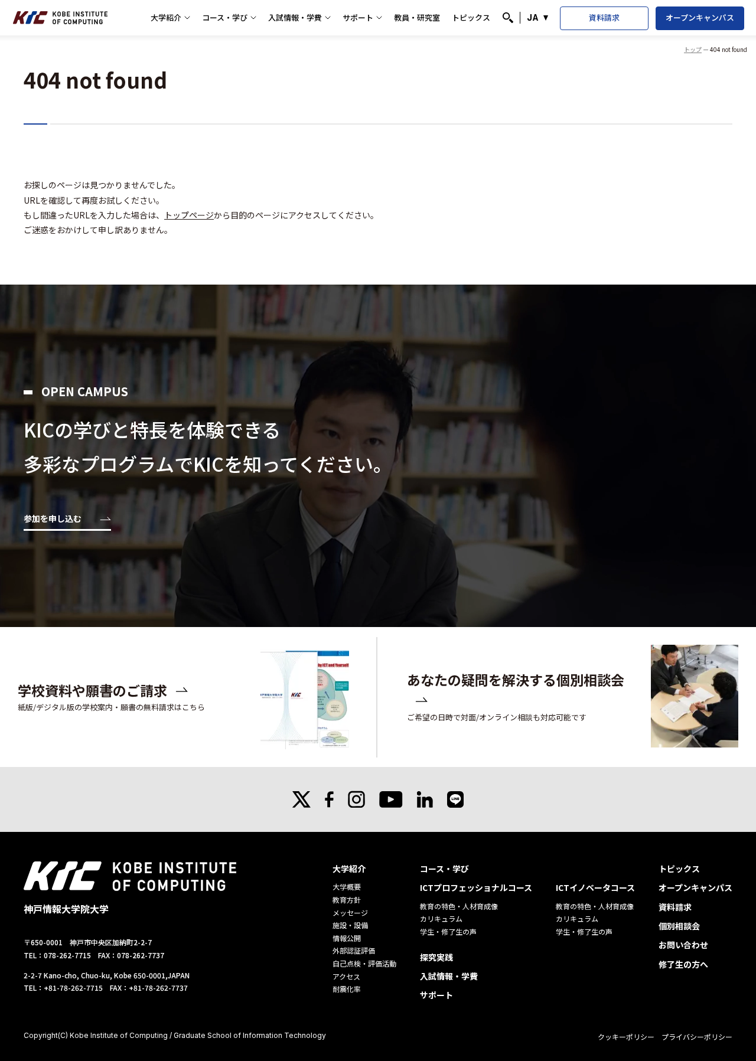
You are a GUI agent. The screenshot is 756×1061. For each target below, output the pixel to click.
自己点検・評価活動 (364, 963)
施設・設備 (350, 925)
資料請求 (604, 17)
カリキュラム (441, 918)
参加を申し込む (53, 519)
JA (533, 17)
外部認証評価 (354, 950)
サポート (358, 17)
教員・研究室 (417, 17)
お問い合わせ (683, 945)
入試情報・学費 (295, 17)
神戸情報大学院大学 (60, 17)
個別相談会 (679, 926)
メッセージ (350, 912)
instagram (356, 799)
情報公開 (347, 938)
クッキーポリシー (626, 1036)
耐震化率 (347, 989)
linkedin (425, 799)
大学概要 (347, 887)
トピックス (471, 17)
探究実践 (436, 957)
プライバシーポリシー (697, 1036)
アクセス (346, 976)
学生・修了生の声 (448, 931)
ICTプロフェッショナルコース (476, 887)
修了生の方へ (683, 964)
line (455, 799)
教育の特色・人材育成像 (459, 906)
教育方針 (347, 899)
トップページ (189, 215)
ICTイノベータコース (595, 887)
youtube (391, 799)
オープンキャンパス (700, 17)
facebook (329, 799)
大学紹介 (166, 17)
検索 (508, 18)
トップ (693, 49)
